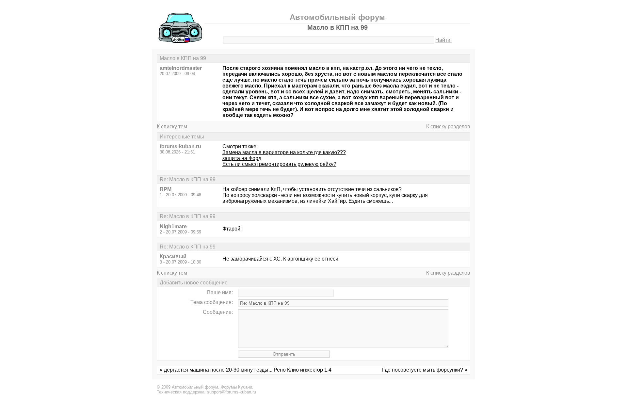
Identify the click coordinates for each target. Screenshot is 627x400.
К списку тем (172, 126)
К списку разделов (448, 126)
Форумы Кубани (236, 387)
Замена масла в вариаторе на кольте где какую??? (284, 152)
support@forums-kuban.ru (231, 392)
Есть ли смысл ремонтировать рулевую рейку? (279, 164)
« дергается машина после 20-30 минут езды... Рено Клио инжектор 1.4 (245, 370)
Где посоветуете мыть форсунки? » (424, 370)
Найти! (443, 40)
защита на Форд (241, 158)
